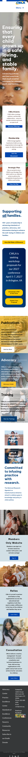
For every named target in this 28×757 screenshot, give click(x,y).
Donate (5, 742)
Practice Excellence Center (6, 702)
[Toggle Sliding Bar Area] (26, 1)
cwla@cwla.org (19, 706)
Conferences (6, 718)
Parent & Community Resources (6, 726)
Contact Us (18, 689)
